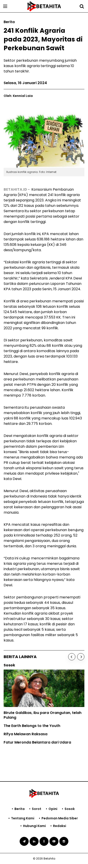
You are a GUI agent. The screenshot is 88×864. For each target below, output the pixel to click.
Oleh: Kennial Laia (18, 96)
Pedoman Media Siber (60, 818)
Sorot (36, 809)
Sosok (70, 809)
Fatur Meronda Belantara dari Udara (37, 742)
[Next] (80, 656)
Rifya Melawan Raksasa (25, 734)
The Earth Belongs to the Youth (32, 725)
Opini (53, 809)
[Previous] (71, 656)
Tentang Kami (22, 818)
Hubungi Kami (34, 826)
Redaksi (59, 826)
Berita (19, 809)
